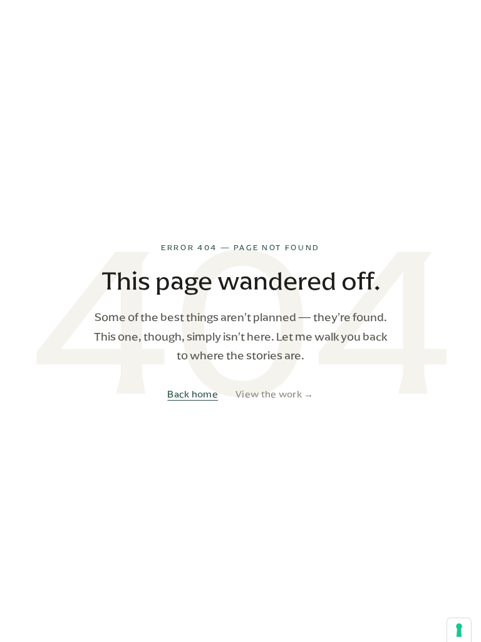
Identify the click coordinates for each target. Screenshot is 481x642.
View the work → (274, 394)
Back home (192, 394)
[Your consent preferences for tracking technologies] (459, 630)
